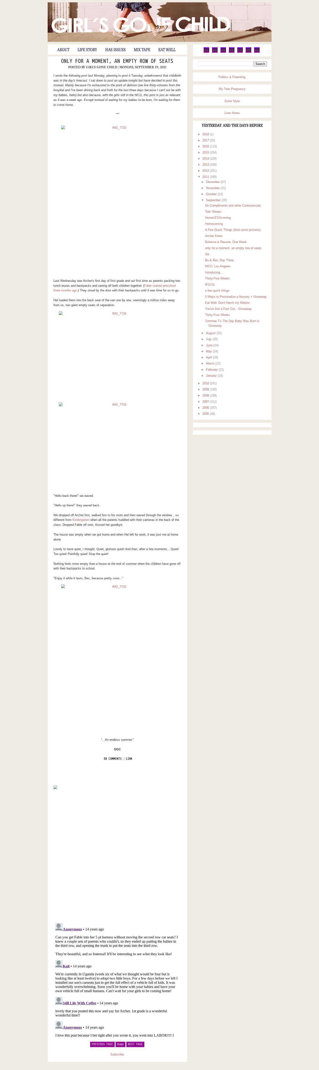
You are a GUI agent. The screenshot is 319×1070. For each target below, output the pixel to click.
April (209, 357)
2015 (206, 152)
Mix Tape (142, 50)
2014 (206, 158)
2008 (206, 395)
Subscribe (117, 1054)
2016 (206, 146)
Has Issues (115, 50)
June (209, 345)
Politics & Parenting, (232, 77)
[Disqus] (117, 855)
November (213, 188)
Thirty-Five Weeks (217, 278)
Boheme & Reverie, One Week (226, 242)
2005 (206, 413)
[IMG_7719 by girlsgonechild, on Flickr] (117, 446)
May (209, 351)
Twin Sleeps (213, 211)
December (213, 182)
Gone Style (232, 101)
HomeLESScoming (218, 217)
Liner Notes (232, 113)
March (210, 363)
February (212, 369)
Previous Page (102, 1044)
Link (129, 758)
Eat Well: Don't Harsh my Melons (227, 302)
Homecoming (214, 223)
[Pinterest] (223, 52)
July (209, 339)
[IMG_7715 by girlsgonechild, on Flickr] (117, 200)
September (214, 200)
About (63, 50)
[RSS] (257, 52)
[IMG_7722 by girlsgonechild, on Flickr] (117, 659)
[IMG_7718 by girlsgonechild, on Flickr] (117, 355)
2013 (206, 164)
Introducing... (214, 272)
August (211, 333)
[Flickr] (231, 52)
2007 (206, 401)
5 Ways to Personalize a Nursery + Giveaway (236, 296)
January (212, 375)
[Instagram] (248, 52)
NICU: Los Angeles (218, 266)
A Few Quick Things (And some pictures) (233, 230)
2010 (206, 383)
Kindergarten (80, 520)
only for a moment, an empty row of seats (117, 61)
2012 (206, 170)
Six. (207, 254)
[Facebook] (215, 52)
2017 (206, 140)
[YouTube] (240, 52)
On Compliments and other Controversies (233, 205)
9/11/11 (210, 284)
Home (120, 1044)
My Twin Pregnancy (232, 89)
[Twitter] (206, 52)
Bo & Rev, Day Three (219, 260)
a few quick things (217, 290)
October (212, 194)
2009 (206, 389)
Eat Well (167, 50)
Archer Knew (213, 236)
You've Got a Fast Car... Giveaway (228, 309)
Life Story (87, 50)
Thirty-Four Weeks (217, 315)
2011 (206, 177)
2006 (206, 407)
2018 (206, 134)
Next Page (135, 1044)
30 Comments (113, 758)
